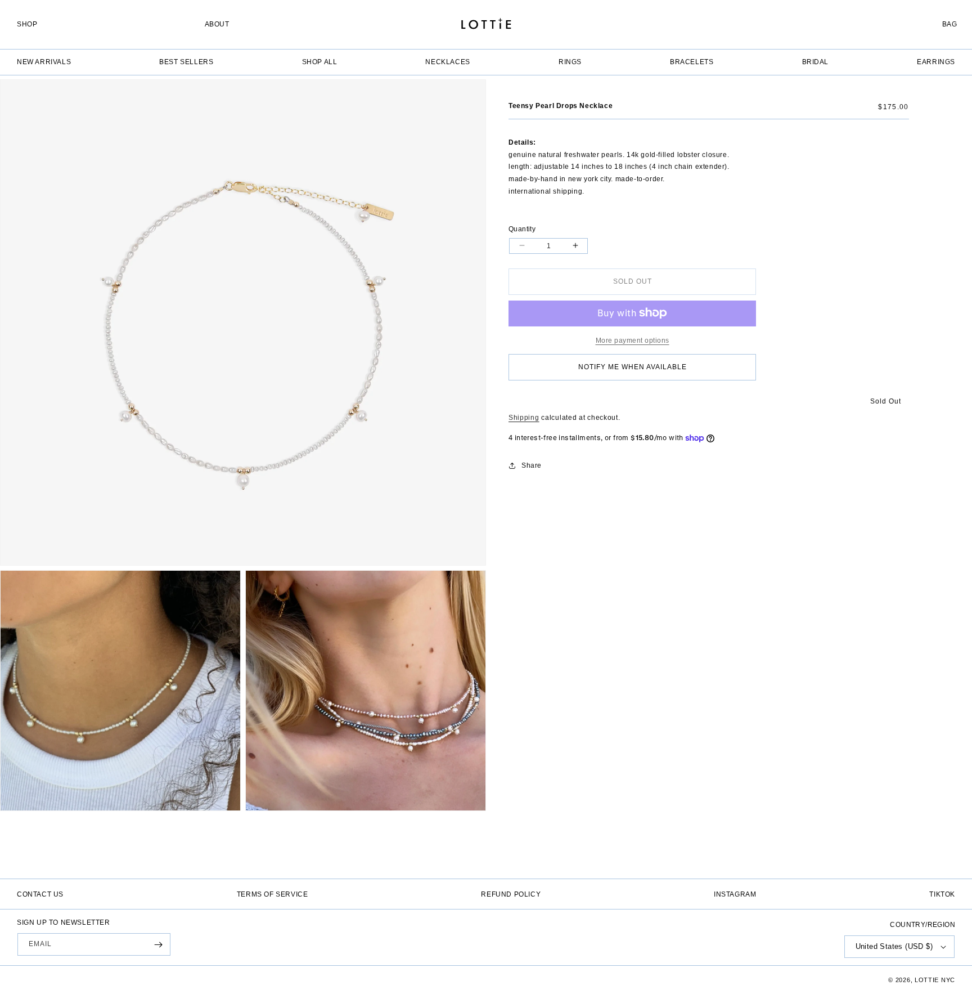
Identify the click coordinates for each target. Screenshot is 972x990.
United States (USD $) (894, 946)
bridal (815, 62)
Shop (27, 24)
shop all (320, 62)
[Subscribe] (158, 944)
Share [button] (531, 465)
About (217, 24)
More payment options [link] (632, 340)
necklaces (447, 62)
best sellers (186, 62)
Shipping (523, 417)
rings (570, 62)
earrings (936, 62)
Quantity (522, 228)
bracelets (691, 62)
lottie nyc (935, 979)
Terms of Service (272, 894)
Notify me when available (632, 367)
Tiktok (942, 894)
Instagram (735, 894)
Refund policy (511, 894)
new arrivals (44, 62)
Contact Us (40, 894)
